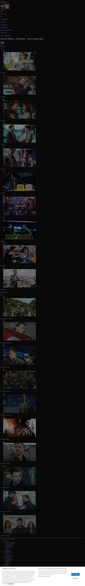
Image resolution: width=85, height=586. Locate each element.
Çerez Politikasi (11, 583)
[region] (42, 576)
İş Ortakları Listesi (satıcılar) (44, 576)
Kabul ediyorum (75, 574)
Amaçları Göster (75, 578)
